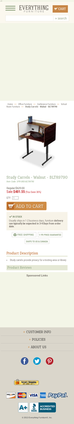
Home (10, 104)
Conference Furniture (46, 104)
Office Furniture (25, 104)
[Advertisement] (37, 62)
